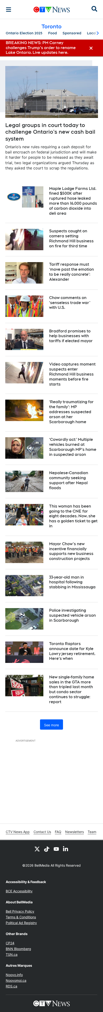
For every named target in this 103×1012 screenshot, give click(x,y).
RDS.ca (11, 986)
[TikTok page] (47, 849)
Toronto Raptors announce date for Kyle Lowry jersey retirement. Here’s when (72, 651)
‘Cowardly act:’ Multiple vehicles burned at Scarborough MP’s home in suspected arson (72, 447)
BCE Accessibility (19, 891)
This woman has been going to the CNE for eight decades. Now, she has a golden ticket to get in (73, 516)
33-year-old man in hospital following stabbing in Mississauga (72, 582)
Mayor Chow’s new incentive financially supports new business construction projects (71, 551)
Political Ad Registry (21, 923)
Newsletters (74, 832)
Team (92, 832)
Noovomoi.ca (16, 980)
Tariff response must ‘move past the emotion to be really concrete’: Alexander (71, 271)
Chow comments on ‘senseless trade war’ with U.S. (69, 302)
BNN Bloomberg (18, 949)
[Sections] (8, 9)
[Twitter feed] (37, 849)
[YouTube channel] (56, 849)
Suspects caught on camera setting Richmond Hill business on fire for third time (71, 238)
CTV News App (18, 832)
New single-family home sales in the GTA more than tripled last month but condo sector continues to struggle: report (71, 689)
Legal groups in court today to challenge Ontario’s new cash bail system (50, 132)
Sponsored (72, 33)
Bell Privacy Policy (20, 911)
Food (52, 33)
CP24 (10, 943)
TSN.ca (11, 954)
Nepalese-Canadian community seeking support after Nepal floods (68, 480)
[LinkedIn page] (66, 849)
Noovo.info (14, 975)
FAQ (58, 832)
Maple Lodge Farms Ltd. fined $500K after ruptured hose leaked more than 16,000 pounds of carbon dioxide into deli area (73, 201)
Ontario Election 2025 (24, 33)
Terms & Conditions (21, 917)
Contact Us (42, 832)
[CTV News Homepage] (52, 9)
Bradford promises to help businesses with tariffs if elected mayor (71, 336)
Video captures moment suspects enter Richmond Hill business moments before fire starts (72, 374)
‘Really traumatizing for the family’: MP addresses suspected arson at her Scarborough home (71, 412)
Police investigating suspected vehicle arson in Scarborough (72, 615)
